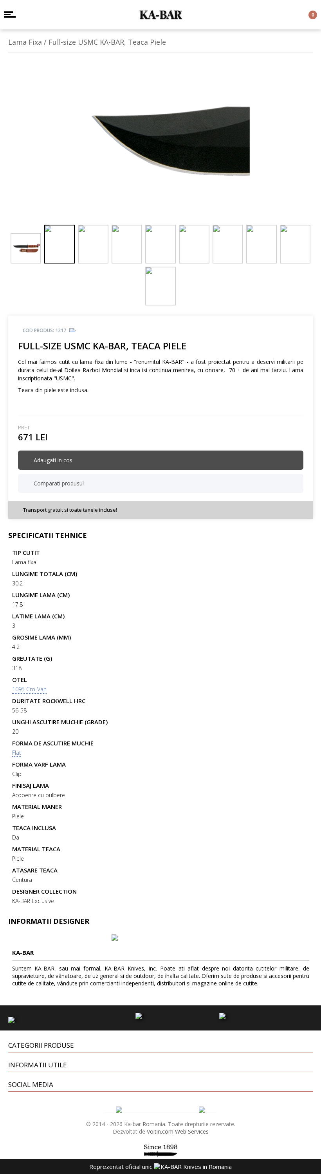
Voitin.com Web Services (178, 1131)
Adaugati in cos (52, 460)
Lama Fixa (25, 42)
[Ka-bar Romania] (160, 15)
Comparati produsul (58, 483)
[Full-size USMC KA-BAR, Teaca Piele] (160, 141)
